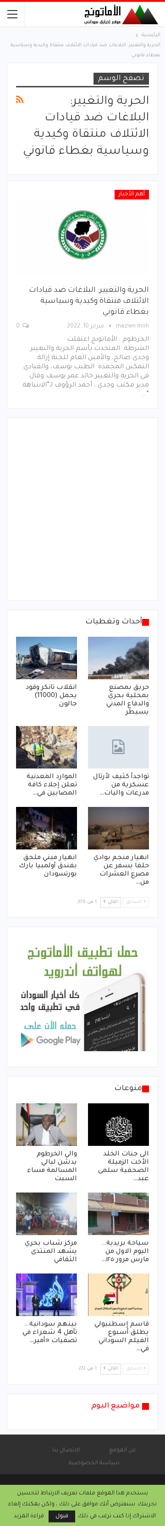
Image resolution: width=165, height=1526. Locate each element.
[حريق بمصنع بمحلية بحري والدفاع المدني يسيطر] (118, 658)
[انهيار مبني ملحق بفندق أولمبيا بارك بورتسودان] (46, 828)
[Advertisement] (82, 509)
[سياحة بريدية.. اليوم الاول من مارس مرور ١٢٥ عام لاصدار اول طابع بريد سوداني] (118, 1214)
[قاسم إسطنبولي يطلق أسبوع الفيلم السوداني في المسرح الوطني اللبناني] (118, 1294)
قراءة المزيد (29, 1516)
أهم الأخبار (132, 194)
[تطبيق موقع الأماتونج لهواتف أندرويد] (82, 997)
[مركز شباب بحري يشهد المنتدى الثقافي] (46, 1214)
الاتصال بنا (66, 1450)
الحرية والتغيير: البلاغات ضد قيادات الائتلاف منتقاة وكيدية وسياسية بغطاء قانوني (89, 301)
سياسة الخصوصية (94, 1463)
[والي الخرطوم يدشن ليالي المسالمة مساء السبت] (46, 1124)
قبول (61, 1516)
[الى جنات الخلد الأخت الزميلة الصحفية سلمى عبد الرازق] (118, 1124)
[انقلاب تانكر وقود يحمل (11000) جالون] (46, 658)
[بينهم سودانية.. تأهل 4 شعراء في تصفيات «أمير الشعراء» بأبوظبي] (46, 1294)
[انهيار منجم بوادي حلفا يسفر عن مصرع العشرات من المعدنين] (118, 828)
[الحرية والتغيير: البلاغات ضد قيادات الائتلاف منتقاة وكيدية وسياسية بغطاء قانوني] (82, 232)
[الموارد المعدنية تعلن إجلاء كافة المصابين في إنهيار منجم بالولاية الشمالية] (46, 747)
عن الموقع (122, 1450)
